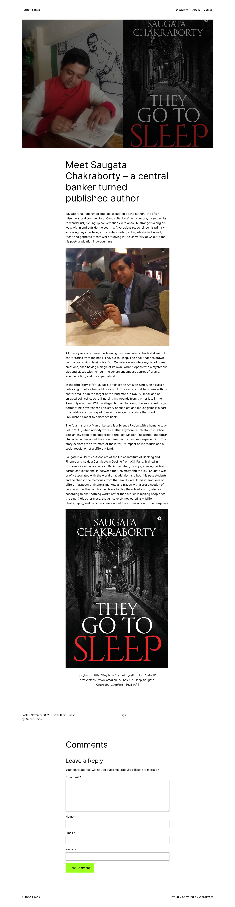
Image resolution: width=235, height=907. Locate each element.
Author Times (31, 9)
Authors (61, 715)
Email (70, 833)
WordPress (206, 897)
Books (71, 715)
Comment (73, 777)
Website (71, 849)
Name (71, 816)
